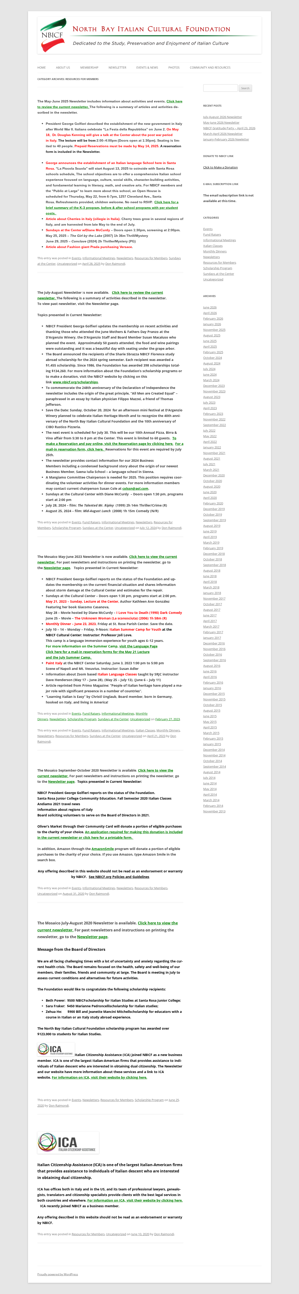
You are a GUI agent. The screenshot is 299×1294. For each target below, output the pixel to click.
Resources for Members (151, 258)
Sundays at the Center (97, 528)
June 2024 (210, 374)
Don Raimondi (115, 264)
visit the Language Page (138, 646)
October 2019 (212, 514)
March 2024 (211, 380)
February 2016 (213, 682)
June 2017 (210, 615)
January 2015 (212, 744)
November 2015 (214, 699)
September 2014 (214, 766)
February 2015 (213, 738)
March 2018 (211, 587)
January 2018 (212, 593)
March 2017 (211, 626)
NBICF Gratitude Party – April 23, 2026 (229, 128)
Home (41, 68)
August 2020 (211, 486)
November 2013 (214, 811)
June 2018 (210, 576)
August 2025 (211, 335)
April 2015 (210, 727)
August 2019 (211, 526)
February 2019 (213, 548)
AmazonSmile (103, 848)
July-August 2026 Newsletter (222, 117)
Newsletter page (57, 568)
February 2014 (213, 806)
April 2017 (210, 621)
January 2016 (212, 688)
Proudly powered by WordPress (57, 1274)
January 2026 (212, 324)
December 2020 (214, 475)
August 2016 (211, 666)
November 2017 (214, 598)
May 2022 (210, 436)
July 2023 (209, 402)
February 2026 (213, 318)
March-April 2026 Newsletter (222, 134)
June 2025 (210, 341)
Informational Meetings (98, 258)
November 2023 (214, 391)
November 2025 (214, 330)
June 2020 (210, 492)
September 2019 (214, 520)
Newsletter (117, 68)
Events (76, 258)
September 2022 (214, 425)
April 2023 (210, 408)
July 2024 (209, 369)
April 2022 (210, 442)
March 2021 (211, 470)
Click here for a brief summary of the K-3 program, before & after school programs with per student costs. (112, 207)
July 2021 (209, 464)
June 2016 (210, 671)
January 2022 (212, 447)
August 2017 (211, 610)
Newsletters (125, 258)
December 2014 (214, 750)
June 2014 (210, 783)
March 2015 (211, 733)
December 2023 (214, 386)
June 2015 (210, 716)
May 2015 (210, 722)
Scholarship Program (66, 528)
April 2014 (210, 794)
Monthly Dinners (168, 730)
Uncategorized (67, 264)
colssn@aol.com (135, 488)
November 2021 (214, 453)
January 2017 (212, 638)
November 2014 (214, 755)
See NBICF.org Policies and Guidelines (119, 876)
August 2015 (211, 710)
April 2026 (210, 313)
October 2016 (212, 654)
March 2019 (211, 542)
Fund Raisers (91, 522)
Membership (89, 68)
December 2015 (214, 694)
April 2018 (210, 582)
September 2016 (214, 660)
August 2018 (211, 570)
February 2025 (213, 352)
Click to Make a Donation (220, 167)
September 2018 (214, 565)
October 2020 (212, 481)
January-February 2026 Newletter (226, 139)
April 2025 (210, 346)
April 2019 (210, 537)
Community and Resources (210, 68)
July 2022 (209, 430)
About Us (63, 68)
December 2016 (214, 643)
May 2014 (210, 789)
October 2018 (212, 559)
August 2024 (211, 363)
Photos (174, 68)
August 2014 (211, 772)
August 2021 (211, 458)
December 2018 (214, 554)
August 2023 (211, 397)
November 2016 (214, 649)
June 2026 (210, 307)
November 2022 (214, 419)
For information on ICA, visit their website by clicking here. (99, 1077)
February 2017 (213, 632)
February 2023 (213, 414)
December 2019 (214, 509)
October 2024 (212, 358)
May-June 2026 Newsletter (221, 122)
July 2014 (209, 778)
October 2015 (212, 705)
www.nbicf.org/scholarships (75, 382)
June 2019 (210, 531)
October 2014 (212, 761)
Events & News (147, 68)
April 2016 (210, 677)
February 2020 (213, 503)
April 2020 (210, 498)
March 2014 (211, 800)
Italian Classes (145, 730)
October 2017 (212, 604)
